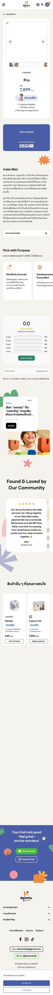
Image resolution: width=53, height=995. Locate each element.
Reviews (9, 403)
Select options (38, 641)
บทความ (29, 930)
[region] (26, 982)
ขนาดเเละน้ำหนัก (13, 233)
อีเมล (26, 949)
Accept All (26, 983)
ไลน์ (28, 956)
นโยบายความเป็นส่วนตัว (26, 967)
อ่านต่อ (11, 425)
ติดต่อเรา (40, 930)
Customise (26, 990)
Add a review (26, 358)
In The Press (17, 403)
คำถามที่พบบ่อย (16, 930)
